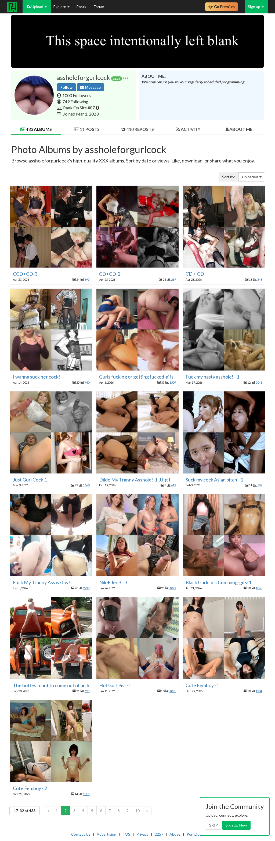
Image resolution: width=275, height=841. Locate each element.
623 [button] (87, 691)
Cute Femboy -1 (202, 685)
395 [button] (87, 279)
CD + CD (195, 274)
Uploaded (250, 177)
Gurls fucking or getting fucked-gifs (136, 377)
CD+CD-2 (109, 274)
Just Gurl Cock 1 (30, 480)
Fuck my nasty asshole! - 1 (212, 377)
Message (92, 87)
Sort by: (228, 177)
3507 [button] (172, 382)
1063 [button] (259, 588)
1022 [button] (172, 588)
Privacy (142, 834)
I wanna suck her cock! (36, 377)
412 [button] (173, 485)
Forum (99, 6)
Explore (60, 6)
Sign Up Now (236, 825)
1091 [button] (172, 691)
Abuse (174, 834)
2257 (159, 834)
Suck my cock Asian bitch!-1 (214, 480)
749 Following (75, 101)
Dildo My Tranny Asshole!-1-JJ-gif (135, 480)
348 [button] (259, 279)
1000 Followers (76, 95)
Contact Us (81, 834)
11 (89, 129)
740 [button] (87, 382)
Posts (81, 6)
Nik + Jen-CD (113, 582)
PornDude (195, 834)
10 (137, 810)
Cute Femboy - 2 (30, 788)
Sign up (254, 6)
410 (140, 129)
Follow (66, 87)
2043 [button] (259, 382)
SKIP (213, 825)
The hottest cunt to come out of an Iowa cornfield (65, 685)
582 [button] (259, 485)
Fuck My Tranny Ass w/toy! (41, 582)
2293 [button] (86, 588)
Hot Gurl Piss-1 (115, 685)
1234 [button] (259, 691)
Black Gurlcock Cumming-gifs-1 (218, 582)
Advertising (106, 834)
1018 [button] (86, 794)
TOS (126, 834)
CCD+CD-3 (25, 274)
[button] (125, 77)
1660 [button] (86, 485)
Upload (37, 6)
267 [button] (173, 279)
